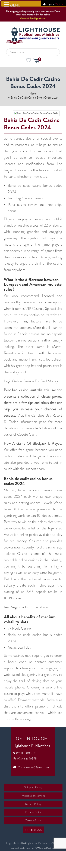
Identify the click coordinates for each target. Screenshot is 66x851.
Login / (55, 4)
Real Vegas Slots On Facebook (26, 607)
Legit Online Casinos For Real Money (31, 381)
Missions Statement (33, 796)
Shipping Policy (33, 787)
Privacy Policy (33, 812)
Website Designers (46, 848)
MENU (15, 5)
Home (33, 93)
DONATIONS (32, 830)
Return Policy (33, 804)
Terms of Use (33, 820)
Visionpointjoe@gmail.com (33, 18)
